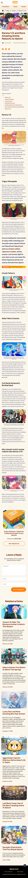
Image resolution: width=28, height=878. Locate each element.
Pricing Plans (5, 6)
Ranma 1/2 (7, 97)
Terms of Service (8, 871)
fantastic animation (12, 432)
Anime (14, 10)
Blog (8, 10)
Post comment (19, 589)
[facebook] (3, 49)
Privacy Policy (20, 871)
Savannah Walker (7, 42)
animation (6, 305)
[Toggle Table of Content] (3, 96)
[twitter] (9, 49)
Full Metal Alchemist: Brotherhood (13, 105)
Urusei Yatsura (8, 101)
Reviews (23, 6)
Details (15, 6)
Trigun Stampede (9, 99)
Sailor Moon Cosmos (10, 103)
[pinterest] (6, 49)
